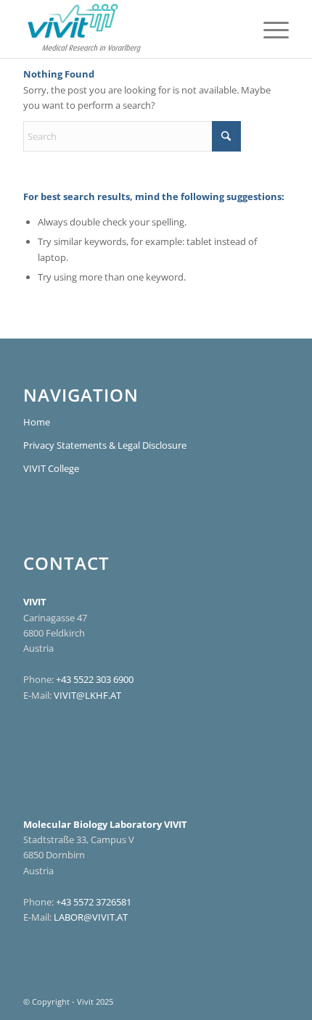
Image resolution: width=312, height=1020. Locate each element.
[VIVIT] (129, 29)
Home (36, 421)
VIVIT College (51, 468)
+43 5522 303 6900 (95, 679)
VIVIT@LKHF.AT (87, 695)
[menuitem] (269, 29)
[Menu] (269, 29)
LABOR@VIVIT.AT (91, 917)
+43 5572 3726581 (93, 901)
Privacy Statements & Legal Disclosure (104, 445)
